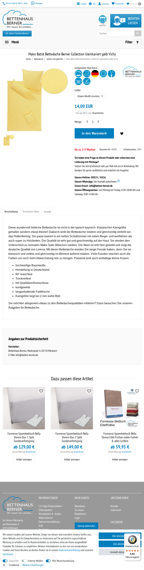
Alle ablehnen (120, 544)
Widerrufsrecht (46, 518)
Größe (78, 90)
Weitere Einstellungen (33, 565)
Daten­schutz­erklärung (69, 550)
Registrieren (80, 513)
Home (28, 59)
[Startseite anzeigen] (18, 505)
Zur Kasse (79, 510)
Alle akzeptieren (120, 536)
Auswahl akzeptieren (120, 552)
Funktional (14, 565)
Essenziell (14, 560)
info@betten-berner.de (101, 185)
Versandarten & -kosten (50, 513)
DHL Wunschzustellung (63, 560)
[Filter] (137, 42)
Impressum (116, 510)
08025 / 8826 (17, 3)
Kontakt (47, 211)
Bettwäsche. (32, 307)
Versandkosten (98, 113)
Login (77, 518)
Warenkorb (80, 506)
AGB (41, 525)
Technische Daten (30, 211)
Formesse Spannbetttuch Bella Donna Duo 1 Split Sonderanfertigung (24, 437)
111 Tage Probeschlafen (50, 506)
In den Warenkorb (94, 133)
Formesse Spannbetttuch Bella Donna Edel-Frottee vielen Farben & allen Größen (120, 437)
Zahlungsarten (45, 510)
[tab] (11, 211)
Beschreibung (11, 211)
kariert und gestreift (54, 59)
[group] (24, 408)
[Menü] (6, 42)
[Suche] (138, 33)
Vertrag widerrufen (86, 526)
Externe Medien (35, 560)
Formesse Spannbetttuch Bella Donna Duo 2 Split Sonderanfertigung (71, 437)
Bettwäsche (38, 59)
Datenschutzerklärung (49, 521)
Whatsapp (38, 3)
